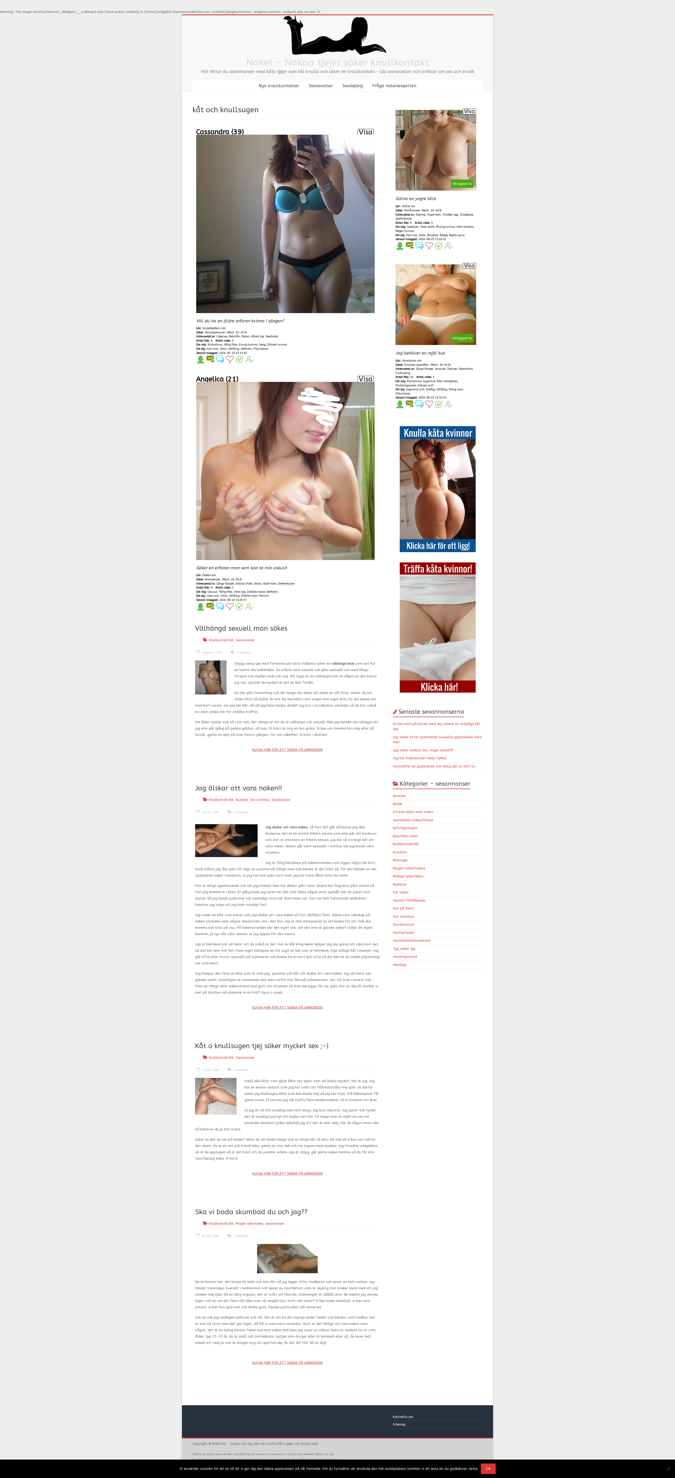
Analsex (399, 796)
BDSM (397, 804)
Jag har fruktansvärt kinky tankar (420, 758)
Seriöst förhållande (409, 900)
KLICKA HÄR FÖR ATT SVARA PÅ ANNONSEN (287, 750)
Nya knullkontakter (279, 85)
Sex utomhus (259, 800)
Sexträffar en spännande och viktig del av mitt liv (434, 766)
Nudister (242, 800)
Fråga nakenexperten (394, 85)
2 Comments (240, 1236)
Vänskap (399, 965)
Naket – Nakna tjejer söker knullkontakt (337, 62)
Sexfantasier (403, 933)
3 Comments (244, 652)
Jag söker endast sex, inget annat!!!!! (423, 750)
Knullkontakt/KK (221, 640)
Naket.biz (219, 1444)
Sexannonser (245, 640)
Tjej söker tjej (404, 949)
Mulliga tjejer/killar (408, 876)
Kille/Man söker (405, 836)
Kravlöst (400, 852)
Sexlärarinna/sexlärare (412, 940)
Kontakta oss (403, 1417)
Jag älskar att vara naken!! (238, 788)
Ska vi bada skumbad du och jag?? (251, 1212)
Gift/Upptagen (405, 828)
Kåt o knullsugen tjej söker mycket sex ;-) (262, 1046)
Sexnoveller (321, 85)
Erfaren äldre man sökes (413, 812)
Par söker (401, 892)
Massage (400, 860)
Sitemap (399, 1424)
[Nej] (668, 1468)
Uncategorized (405, 957)
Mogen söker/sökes (249, 1224)
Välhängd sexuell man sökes (241, 628)
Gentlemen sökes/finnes (413, 820)
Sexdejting (353, 85)
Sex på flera (403, 908)
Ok (488, 1469)
